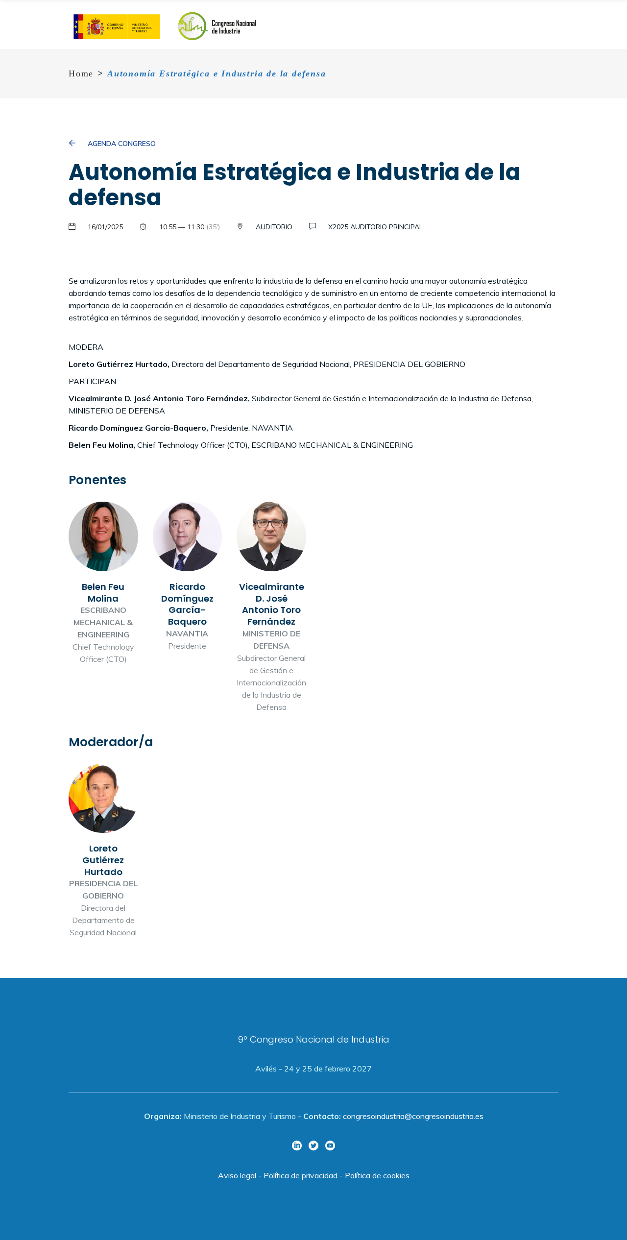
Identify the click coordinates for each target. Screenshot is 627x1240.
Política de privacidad (301, 1175)
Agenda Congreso (122, 143)
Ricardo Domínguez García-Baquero (187, 577)
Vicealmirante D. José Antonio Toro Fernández (271, 607)
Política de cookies (377, 1175)
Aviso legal (237, 1175)
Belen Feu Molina (103, 583)
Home (81, 73)
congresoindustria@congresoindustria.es (413, 1116)
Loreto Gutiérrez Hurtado (103, 851)
